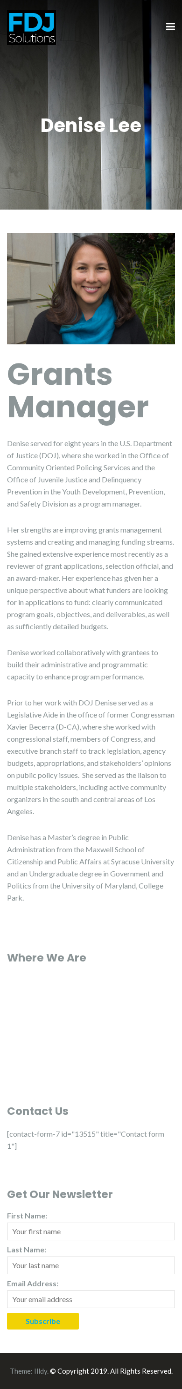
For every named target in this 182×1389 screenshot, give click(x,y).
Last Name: (26, 1249)
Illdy (40, 1371)
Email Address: (32, 1283)
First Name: (27, 1215)
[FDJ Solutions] (31, 26)
